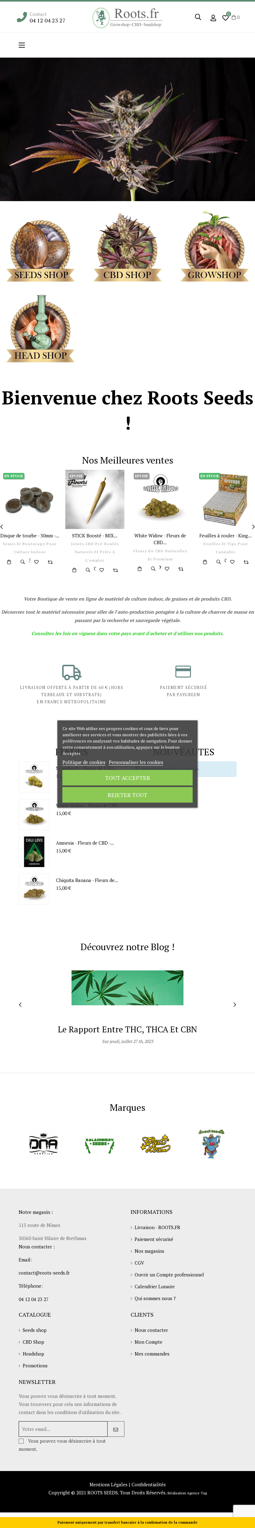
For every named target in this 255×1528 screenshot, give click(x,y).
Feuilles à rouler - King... (225, 535)
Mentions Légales (109, 1484)
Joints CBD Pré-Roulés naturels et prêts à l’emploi (95, 552)
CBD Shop (33, 1342)
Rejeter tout (127, 795)
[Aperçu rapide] (22, 562)
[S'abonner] (115, 1429)
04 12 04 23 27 (48, 20)
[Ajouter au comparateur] (50, 562)
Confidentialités (149, 1484)
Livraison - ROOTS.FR (157, 1227)
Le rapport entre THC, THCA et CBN (127, 1029)
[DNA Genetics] (43, 1143)
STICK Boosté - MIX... (95, 535)
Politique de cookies (84, 762)
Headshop (33, 1354)
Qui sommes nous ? (155, 1298)
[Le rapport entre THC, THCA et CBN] (127, 987)
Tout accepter (127, 777)
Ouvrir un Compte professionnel (169, 1274)
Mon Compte (148, 1342)
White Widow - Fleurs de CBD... (160, 539)
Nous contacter (151, 1330)
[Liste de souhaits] (36, 562)
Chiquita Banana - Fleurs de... (87, 880)
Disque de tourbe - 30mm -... (29, 535)
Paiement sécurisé (154, 1239)
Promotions (35, 1365)
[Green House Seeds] (155, 1143)
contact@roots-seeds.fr (44, 1273)
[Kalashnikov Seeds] (99, 1143)
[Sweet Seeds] (211, 1143)
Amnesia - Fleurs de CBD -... (85, 843)
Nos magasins (149, 1251)
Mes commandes (152, 1354)
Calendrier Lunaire (155, 1286)
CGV (139, 1263)
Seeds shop (35, 1330)
